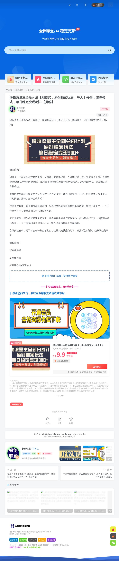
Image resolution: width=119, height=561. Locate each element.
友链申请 (13, 540)
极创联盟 (21, 107)
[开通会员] (113, 536)
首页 (10, 89)
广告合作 (42, 540)
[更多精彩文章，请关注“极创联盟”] (60, 318)
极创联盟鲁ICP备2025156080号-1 (38, 545)
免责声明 (23, 540)
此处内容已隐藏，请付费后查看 (60, 275)
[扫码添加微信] (113, 543)
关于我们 (32, 540)
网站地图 (51, 540)
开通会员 (99, 5)
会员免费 (30, 89)
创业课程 (19, 89)
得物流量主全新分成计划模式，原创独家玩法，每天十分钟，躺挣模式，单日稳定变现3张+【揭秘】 (57, 99)
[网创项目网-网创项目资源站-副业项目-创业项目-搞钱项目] (20, 525)
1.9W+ (27, 453)
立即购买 (97, 366)
